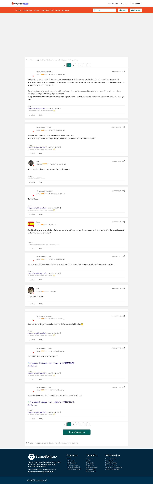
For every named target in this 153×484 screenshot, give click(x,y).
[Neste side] (89, 65)
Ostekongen (41, 71)
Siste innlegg (27, 10)
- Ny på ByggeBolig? (73, 467)
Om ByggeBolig (110, 459)
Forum (36, 10)
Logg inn (124, 3)
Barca (38, 222)
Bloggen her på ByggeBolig (37, 108)
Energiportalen (91, 471)
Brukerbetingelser (111, 465)
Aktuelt (18, 10)
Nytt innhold (55, 10)
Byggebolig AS (40, 480)
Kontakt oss (109, 461)
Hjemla (88, 461)
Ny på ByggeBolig (111, 463)
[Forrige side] (85, 65)
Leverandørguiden (92, 467)
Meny (137, 3)
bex (38, 161)
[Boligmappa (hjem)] (20, 3)
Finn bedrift (45, 10)
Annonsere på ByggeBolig (113, 467)
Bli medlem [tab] (136, 10)
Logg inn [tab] (123, 10)
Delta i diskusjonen (76, 432)
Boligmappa (90, 459)
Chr (38, 288)
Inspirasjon (66, 10)
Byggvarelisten (91, 469)
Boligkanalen (90, 463)
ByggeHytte (90, 465)
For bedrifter (113, 3)
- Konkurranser (72, 463)
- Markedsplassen (73, 465)
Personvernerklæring (112, 469)
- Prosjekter (71, 461)
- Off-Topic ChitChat (73, 469)
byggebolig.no (51, 469)
